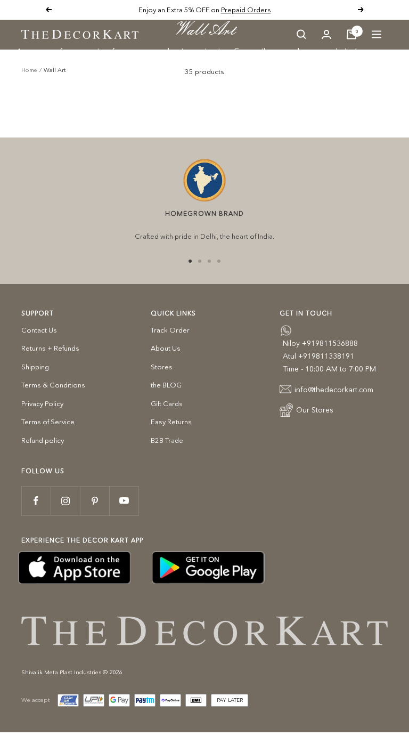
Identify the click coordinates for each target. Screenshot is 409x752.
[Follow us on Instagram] (65, 500)
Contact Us (39, 330)
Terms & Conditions (53, 385)
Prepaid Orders (246, 9)
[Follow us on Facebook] (36, 500)
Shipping (35, 366)
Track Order (170, 330)
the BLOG (166, 385)
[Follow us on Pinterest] (94, 500)
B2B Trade (167, 440)
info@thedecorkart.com (334, 389)
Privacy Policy (42, 403)
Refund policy (42, 440)
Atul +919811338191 (318, 356)
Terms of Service (48, 421)
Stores (162, 366)
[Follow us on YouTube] (123, 500)
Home (29, 70)
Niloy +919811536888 (320, 343)
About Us (166, 348)
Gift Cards (167, 403)
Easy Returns (171, 421)
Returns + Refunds (50, 348)
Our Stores (314, 410)
